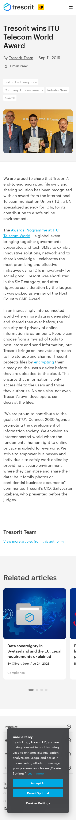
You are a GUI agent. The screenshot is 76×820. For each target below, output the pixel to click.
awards (10, 98)
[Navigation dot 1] (37, 690)
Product (11, 726)
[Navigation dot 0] (31, 690)
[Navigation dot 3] (46, 690)
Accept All (38, 783)
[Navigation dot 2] (41, 690)
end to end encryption (21, 82)
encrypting (44, 361)
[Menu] (70, 7)
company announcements (24, 90)
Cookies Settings (38, 803)
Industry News (57, 90)
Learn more (35, 773)
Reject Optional (38, 793)
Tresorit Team (21, 57)
